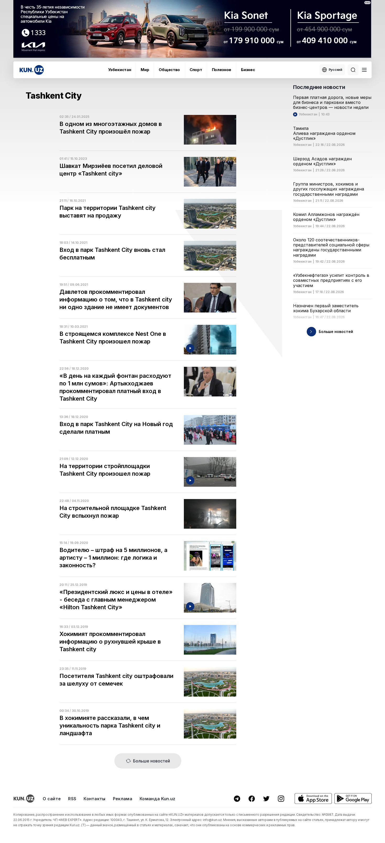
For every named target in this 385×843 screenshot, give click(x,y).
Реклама (122, 798)
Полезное (222, 69)
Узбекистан (119, 69)
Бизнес (248, 69)
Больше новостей (151, 761)
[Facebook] (252, 799)
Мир (145, 69)
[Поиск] (353, 69)
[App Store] (313, 798)
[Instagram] (281, 799)
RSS (72, 798)
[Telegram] (237, 799)
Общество (169, 69)
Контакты (95, 798)
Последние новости (319, 87)
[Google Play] (353, 798)
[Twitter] (266, 799)
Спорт (196, 69)
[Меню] (364, 70)
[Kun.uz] (32, 70)
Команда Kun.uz (157, 798)
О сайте (52, 798)
